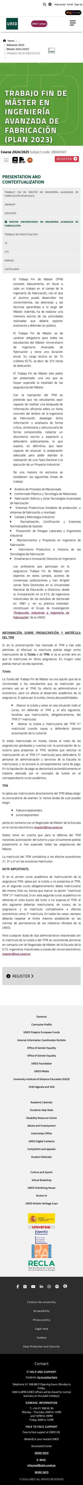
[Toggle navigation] (6, 160)
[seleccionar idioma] (50, 4)
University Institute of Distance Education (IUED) (41, 1079)
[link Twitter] (24, 1287)
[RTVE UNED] (73, 12)
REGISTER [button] (64, 159)
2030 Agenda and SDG (42, 1087)
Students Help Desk (41, 1110)
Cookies (42, 1337)
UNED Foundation (41, 1063)
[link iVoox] (64, 1287)
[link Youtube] (32, 1287)
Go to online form (47, 1377)
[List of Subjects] (30, 160)
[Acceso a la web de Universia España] (41, 1226)
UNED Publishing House (41, 1188)
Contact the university (41, 1302)
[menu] (74, 23)
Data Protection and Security (41, 1346)
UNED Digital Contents (42, 1141)
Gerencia (41, 1016)
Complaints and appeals (41, 1149)
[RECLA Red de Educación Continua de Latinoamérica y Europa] (41, 1265)
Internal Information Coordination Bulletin (41, 1040)
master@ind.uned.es (48, 827)
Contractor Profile (41, 1024)
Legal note (41, 1329)
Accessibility (41, 1311)
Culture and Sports (41, 1172)
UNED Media (41, 1071)
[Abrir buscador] (44, 4)
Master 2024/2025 (18, 49)
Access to (41, 1195)
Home (11, 41)
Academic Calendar (41, 1102)
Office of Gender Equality (41, 1048)
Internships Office (41, 1133)
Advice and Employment (41, 1125)
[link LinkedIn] (41, 1287)
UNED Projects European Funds (41, 1032)
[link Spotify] (56, 1287)
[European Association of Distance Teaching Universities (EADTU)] (41, 1251)
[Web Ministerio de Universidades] (41, 1218)
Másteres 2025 (15, 45)
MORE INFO (41, 1453)
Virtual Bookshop (42, 1180)
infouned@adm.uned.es (41, 1465)
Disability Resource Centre (41, 1118)
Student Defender (41, 1157)
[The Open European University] (41, 1237)
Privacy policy (41, 1320)
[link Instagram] (48, 1287)
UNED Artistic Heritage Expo (41, 1203)
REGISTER (21, 976)
